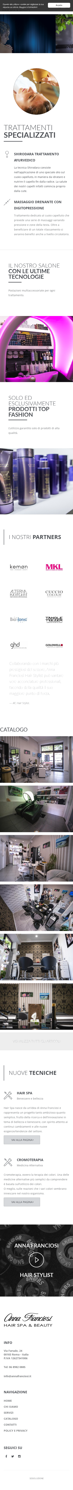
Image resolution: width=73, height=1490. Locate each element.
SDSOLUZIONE (37, 1478)
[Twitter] (13, 1456)
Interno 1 (13, 989)
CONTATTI (10, 1424)
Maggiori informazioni (28, 7)
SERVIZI (8, 1412)
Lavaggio (13, 792)
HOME (8, 1400)
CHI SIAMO (11, 1406)
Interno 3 (13, 890)
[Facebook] (6, 1456)
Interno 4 (13, 841)
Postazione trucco (19, 742)
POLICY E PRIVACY (16, 1430)
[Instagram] (19, 1456)
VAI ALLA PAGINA (21, 1140)
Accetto (59, 5)
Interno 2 (13, 940)
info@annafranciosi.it (17, 1376)
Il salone (12, 747)
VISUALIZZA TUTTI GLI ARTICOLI (36, 1041)
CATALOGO (11, 1418)
